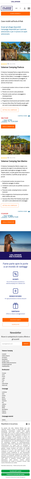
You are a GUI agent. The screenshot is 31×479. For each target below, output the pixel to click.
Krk (3, 381)
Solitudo (4, 413)
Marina (4, 399)
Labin (3, 378)
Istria (3, 375)
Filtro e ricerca (15, 13)
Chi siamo (4, 357)
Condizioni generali (7, 364)
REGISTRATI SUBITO (15, 320)
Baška (3, 406)
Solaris (3, 419)
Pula (3, 380)
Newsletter (5, 359)
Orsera (3, 395)
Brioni (3, 397)
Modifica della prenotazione (9, 362)
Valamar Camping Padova (12, 67)
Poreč (3, 376)
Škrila (3, 407)
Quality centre (5, 361)
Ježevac (4, 404)
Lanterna (4, 392)
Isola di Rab (5, 383)
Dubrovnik (4, 385)
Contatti (4, 354)
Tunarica (4, 400)
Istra (3, 393)
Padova (4, 411)
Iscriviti (26, 343)
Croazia (4, 373)
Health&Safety (5, 366)
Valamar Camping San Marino (14, 161)
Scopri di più (15, 324)
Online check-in (6, 355)
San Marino (5, 409)
